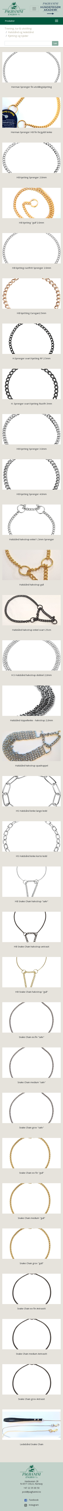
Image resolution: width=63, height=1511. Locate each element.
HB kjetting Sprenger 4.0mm (32, 494)
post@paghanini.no (31, 1491)
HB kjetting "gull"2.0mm (31, 222)
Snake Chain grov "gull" (31, 1263)
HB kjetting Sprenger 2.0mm (32, 177)
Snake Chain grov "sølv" (31, 1127)
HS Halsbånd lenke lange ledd (31, 810)
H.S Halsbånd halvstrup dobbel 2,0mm (31, 675)
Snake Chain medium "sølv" (32, 1082)
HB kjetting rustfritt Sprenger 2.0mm (31, 267)
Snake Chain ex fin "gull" (31, 1172)
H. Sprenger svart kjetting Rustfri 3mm (31, 403)
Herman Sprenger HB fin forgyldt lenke (31, 132)
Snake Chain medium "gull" (31, 1217)
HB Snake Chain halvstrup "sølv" (31, 901)
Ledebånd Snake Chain (31, 1444)
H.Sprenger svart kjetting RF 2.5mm (31, 358)
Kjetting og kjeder (18, 36)
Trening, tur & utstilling (18, 28)
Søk (55, 43)
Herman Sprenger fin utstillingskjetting (31, 86)
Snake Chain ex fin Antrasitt (31, 1308)
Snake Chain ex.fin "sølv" (31, 1037)
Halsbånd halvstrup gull (31, 584)
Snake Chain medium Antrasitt (31, 1353)
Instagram (34, 1504)
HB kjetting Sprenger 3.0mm (32, 448)
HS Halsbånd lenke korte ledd (31, 856)
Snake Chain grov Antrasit (31, 1398)
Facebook (34, 1499)
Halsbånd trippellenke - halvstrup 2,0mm (31, 720)
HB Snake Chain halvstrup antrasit (31, 946)
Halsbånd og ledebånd (21, 32)
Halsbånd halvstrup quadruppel (31, 765)
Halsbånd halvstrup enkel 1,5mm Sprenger (31, 539)
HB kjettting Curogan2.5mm (31, 313)
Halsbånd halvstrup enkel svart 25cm (31, 629)
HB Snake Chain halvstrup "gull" (31, 991)
